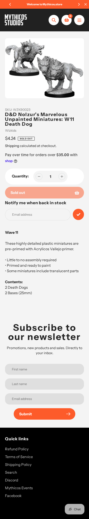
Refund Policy (17, 449)
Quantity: (20, 176)
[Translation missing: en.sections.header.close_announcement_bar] (85, 4)
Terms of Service (19, 456)
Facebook (13, 495)
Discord (11, 480)
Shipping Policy (18, 464)
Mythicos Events (19, 488)
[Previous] (10, 4)
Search (11, 472)
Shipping (12, 146)
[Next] (78, 4)
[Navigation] (79, 20)
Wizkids (10, 130)
